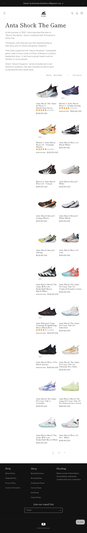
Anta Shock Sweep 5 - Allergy (46, 251)
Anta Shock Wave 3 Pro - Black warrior (47, 363)
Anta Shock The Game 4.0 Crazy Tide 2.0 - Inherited (69, 325)
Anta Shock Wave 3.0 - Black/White (69, 143)
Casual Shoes (36, 497)
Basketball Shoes (37, 473)
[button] (4, 13)
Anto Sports (46, 528)
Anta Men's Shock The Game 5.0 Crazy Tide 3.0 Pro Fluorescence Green (70, 401)
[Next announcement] (83, 3)
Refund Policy (10, 473)
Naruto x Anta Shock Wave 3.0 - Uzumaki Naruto (45, 144)
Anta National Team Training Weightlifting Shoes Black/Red (46, 325)
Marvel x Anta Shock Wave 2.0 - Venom (45, 182)
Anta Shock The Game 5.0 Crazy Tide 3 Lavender (46, 401)
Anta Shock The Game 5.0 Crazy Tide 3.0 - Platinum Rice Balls (69, 364)
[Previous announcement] (4, 3)
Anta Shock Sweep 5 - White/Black (69, 217)
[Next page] (64, 452)
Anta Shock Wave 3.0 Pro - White (68, 436)
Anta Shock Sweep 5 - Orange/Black (46, 217)
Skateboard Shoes (37, 483)
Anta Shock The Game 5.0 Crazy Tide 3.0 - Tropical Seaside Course (70, 286)
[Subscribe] (60, 510)
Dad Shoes (35, 492)
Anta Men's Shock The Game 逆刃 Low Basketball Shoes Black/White (46, 287)
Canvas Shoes (36, 488)
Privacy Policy (10, 483)
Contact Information (12, 488)
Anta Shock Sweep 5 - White (69, 182)
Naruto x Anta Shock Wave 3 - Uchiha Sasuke (70, 104)
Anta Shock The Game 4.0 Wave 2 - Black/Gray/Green (46, 105)
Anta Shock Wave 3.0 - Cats (69, 251)
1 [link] (53, 452)
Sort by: (49, 75)
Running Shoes (36, 478)
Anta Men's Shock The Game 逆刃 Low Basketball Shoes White (47, 437)
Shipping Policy (10, 478)
